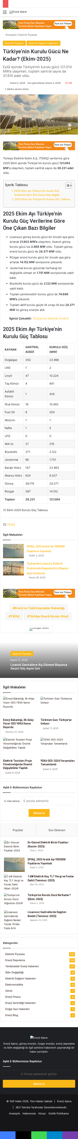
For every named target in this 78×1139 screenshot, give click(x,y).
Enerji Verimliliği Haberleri (20, 1002)
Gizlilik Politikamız (58, 1113)
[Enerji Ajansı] (18, 12)
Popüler (18, 830)
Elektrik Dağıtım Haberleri (43, 43)
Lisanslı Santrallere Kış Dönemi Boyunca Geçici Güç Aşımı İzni (38, 666)
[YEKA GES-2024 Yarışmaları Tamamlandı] (58, 747)
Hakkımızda (29, 1113)
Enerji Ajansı (64, 1101)
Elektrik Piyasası (27, 34)
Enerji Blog (11, 1015)
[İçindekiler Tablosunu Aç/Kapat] (66, 185)
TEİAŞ (11, 524)
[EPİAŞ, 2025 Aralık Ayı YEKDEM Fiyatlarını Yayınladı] (13, 551)
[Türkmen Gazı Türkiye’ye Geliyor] (58, 706)
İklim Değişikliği (14, 972)
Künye (42, 1113)
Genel (8, 990)
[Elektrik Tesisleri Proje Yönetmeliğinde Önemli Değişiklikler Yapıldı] (20, 747)
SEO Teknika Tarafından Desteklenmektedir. (41, 1107)
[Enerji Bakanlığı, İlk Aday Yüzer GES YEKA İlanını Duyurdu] (20, 706)
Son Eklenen (56, 830)
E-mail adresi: (12, 801)
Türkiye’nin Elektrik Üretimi (51, 318)
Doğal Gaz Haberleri (17, 1009)
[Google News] (39, 629)
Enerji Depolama (15, 960)
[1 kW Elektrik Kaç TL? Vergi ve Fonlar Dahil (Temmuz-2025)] (14, 882)
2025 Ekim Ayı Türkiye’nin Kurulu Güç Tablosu (42, 199)
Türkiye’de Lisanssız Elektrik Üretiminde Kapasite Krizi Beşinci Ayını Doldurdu (48, 568)
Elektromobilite (14, 984)
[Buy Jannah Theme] (39, 24)
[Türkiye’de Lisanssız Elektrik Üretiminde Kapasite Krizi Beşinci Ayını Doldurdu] (13, 568)
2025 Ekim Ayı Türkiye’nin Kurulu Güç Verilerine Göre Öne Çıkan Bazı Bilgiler (37, 193)
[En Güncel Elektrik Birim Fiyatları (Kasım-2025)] (14, 848)
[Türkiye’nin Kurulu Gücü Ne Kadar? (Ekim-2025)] (14, 900)
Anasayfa (10, 34)
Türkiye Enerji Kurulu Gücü (48, 616)
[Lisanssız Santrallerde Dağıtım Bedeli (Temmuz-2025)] (14, 920)
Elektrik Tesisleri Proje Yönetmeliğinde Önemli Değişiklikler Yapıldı (17, 764)
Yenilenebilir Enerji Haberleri (22, 966)
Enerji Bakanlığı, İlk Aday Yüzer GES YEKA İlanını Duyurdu (18, 723)
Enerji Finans (13, 996)
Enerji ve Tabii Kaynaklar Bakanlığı (40, 608)
